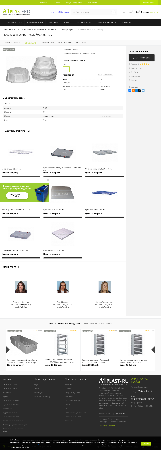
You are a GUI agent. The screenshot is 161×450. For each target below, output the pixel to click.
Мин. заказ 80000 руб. (72, 401)
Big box (66, 22)
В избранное (135, 72)
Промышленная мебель (11, 417)
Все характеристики (105, 75)
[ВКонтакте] (129, 90)
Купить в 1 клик (136, 68)
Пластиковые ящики (14, 22)
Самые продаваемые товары (97, 323)
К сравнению (135, 76)
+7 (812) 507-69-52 (37, 12)
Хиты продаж (38, 393)
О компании (92, 3)
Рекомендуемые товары (42, 397)
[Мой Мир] (136, 90)
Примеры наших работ (73, 417)
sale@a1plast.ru (21, 307)
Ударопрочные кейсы (10, 413)
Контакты (44, 3)
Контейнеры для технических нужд (15, 425)
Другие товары (105, 116)
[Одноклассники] (133, 90)
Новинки (37, 389)
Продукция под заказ (74, 3)
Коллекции (68, 421)
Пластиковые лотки (35, 22)
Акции (36, 385)
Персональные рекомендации (64, 323)
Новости (68, 405)
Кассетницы (53, 22)
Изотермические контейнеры (13, 421)
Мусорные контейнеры (107, 22)
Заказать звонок (148, 3)
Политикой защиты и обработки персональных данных (59, 445)
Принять (146, 444)
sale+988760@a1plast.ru (60, 12)
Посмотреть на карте (107, 426)
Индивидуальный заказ (17, 196)
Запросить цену (143, 58)
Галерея (57, 3)
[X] (139, 90)
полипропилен (105, 86)
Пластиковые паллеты (83, 22)
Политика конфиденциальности (76, 413)
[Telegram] (143, 90)
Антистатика (126, 22)
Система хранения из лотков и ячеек (13, 430)
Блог (66, 409)
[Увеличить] (31, 69)
